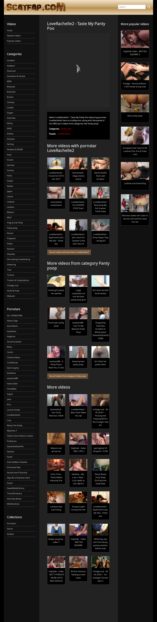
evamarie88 (12, 378)
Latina (10, 196)
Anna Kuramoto (14, 341)
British (10, 97)
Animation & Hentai (16, 76)
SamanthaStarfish (15, 446)
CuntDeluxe (12, 362)
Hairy (9, 175)
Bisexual (11, 86)
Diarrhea (11, 118)
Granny (10, 170)
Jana (9, 399)
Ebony (10, 123)
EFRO (9, 128)
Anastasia (11, 331)
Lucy (9, 420)
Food (9, 154)
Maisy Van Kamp (14, 425)
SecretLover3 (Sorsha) (17, 472)
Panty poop (12, 228)
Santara (10, 451)
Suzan (10, 483)
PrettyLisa (11, 441)
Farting (10, 144)
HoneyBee (11, 388)
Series (10, 528)
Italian (10, 186)
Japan (9, 191)
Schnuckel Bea (13, 467)
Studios (10, 534)
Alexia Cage (12, 320)
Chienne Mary (13, 357)
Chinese (10, 102)
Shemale (11, 254)
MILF (9, 217)
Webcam (11, 296)
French (10, 160)
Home (9, 30)
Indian (10, 181)
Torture (10, 275)
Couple (10, 107)
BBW (9, 81)
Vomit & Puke (13, 290)
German (10, 165)
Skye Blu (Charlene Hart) (18, 477)
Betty (9, 347)
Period (10, 233)
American (11, 71)
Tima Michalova (14, 493)
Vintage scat (12, 285)
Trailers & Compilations (18, 280)
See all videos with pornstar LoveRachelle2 (69, 252)
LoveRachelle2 (13, 415)
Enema (10, 133)
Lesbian (10, 201)
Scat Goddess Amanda (17, 462)
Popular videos (14, 41)
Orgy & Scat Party (15, 222)
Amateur (11, 65)
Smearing (11, 264)
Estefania (11, 373)
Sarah (9, 457)
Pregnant (11, 238)
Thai (9, 269)
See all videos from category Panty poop (67, 376)
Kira (9, 404)
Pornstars (11, 523)
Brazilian (11, 91)
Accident (11, 60)
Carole (10, 352)
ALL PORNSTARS (14, 315)
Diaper (10, 112)
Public (10, 243)
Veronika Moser (14, 498)
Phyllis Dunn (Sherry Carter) (20, 435)
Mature (10, 212)
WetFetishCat (13, 504)
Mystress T (12, 430)
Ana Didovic (12, 326)
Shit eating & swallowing (18, 259)
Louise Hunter (13, 409)
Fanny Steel (12, 383)
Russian (10, 248)
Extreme (11, 139)
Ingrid (10, 394)
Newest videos (13, 35)
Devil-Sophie (13, 368)
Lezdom (10, 207)
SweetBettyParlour (16, 488)
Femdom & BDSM (15, 149)
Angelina (11, 336)
